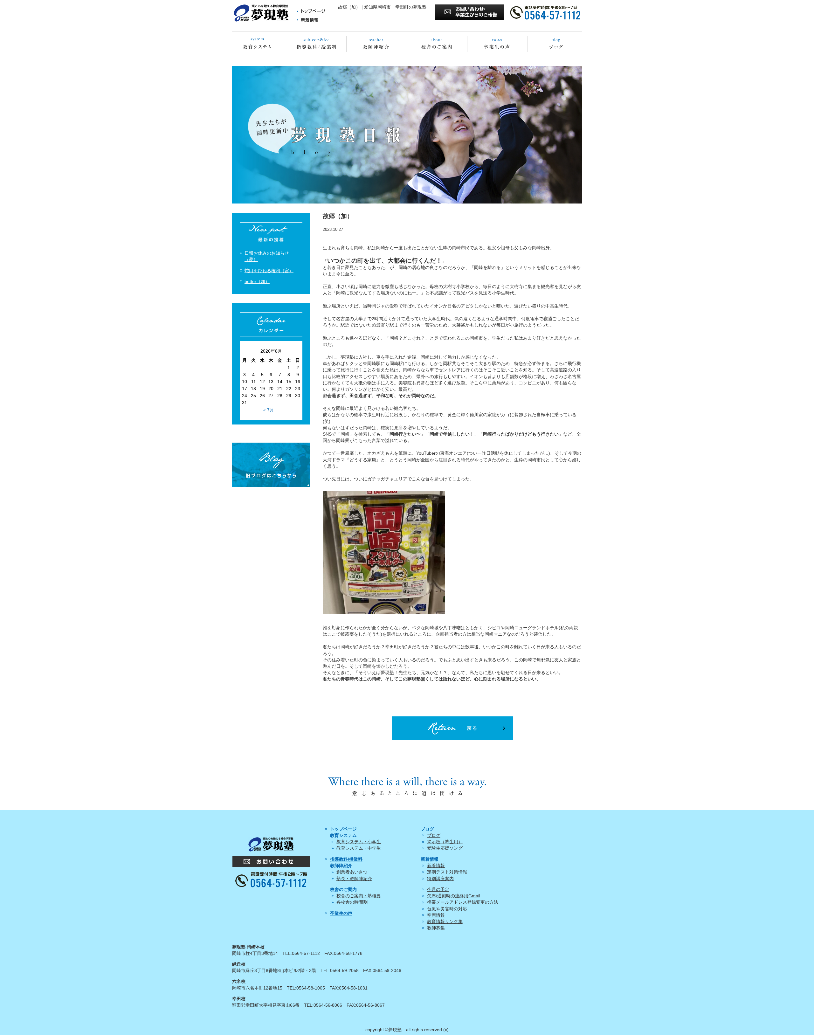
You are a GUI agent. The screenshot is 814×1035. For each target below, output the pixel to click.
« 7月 (268, 409)
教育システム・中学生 (358, 848)
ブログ (433, 835)
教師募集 (436, 927)
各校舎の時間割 (352, 902)
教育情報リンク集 (445, 921)
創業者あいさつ (352, 871)
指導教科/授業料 (346, 859)
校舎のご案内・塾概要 (358, 895)
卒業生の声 (341, 913)
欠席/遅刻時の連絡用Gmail (453, 895)
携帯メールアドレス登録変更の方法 (462, 902)
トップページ (343, 828)
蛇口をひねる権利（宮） (269, 270)
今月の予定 (438, 889)
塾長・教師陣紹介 (354, 878)
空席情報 (436, 915)
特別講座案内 (440, 878)
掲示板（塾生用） (445, 841)
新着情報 (436, 865)
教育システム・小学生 (358, 841)
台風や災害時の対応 (447, 908)
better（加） (257, 281)
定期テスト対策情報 (447, 871)
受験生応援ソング (445, 848)
